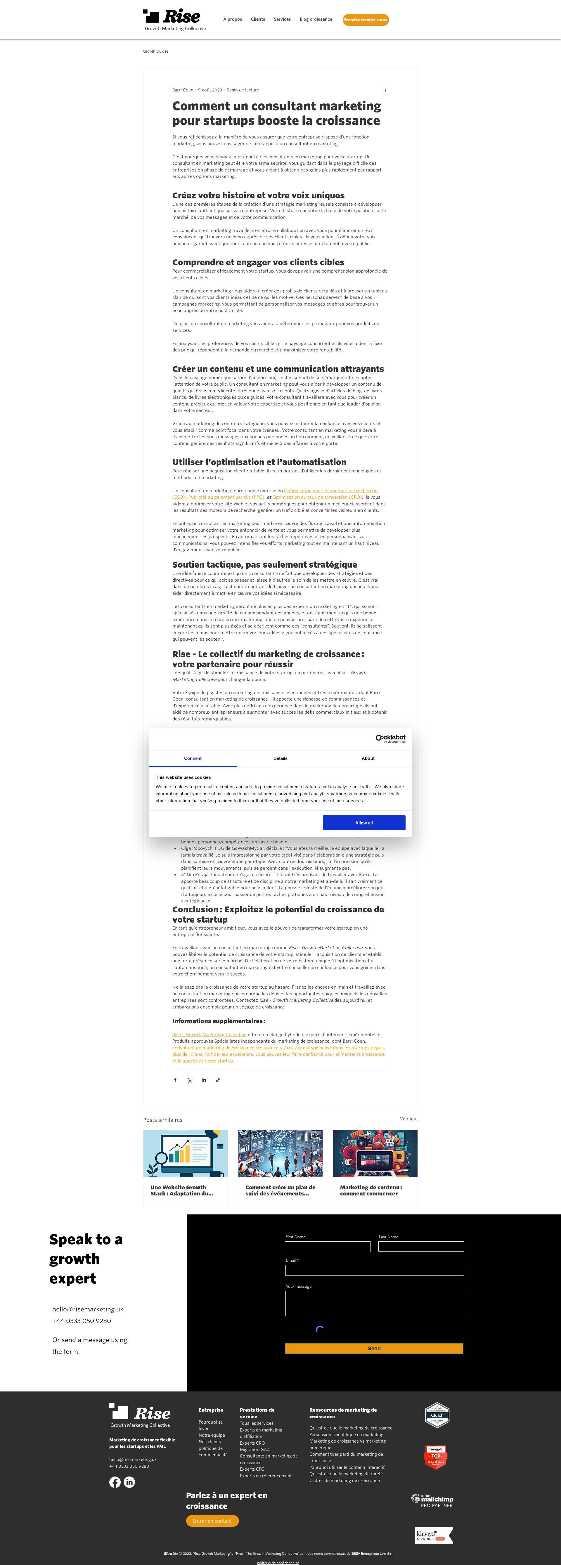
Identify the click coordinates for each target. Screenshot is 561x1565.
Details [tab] (280, 757)
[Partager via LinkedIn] (204, 1080)
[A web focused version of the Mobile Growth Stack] (185, 1153)
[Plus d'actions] (385, 89)
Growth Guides (156, 51)
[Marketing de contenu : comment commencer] (375, 1153)
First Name (295, 1237)
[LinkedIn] (129, 1482)
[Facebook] (115, 1482)
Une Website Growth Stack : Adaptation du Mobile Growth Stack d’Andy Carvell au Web (180, 1190)
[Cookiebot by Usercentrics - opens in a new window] (380, 739)
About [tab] (368, 757)
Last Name (389, 1237)
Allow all (364, 822)
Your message (299, 1286)
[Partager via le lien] (218, 1080)
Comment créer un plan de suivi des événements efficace (280, 1190)
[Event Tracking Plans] (280, 1153)
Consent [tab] (193, 757)
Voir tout (409, 1119)
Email (291, 1260)
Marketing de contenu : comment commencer (371, 1190)
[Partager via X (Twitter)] (189, 1080)
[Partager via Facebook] (175, 1080)
